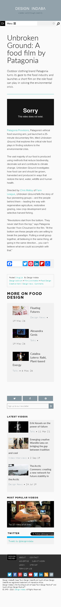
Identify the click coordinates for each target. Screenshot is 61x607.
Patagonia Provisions (18, 130)
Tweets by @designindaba (21, 541)
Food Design (46, 280)
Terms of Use (25, 568)
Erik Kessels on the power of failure (40, 424)
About (22, 557)
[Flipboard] (42, 263)
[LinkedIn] (36, 263)
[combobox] (46, 23)
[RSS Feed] (46, 575)
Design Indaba (20, 589)
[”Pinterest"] (45, 398)
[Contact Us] (51, 575)
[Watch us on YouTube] (31, 575)
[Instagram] (25, 575)
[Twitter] (25, 263)
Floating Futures (35, 310)
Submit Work (38, 561)
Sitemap (33, 565)
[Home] (30, 9)
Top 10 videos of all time (20, 524)
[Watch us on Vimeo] (36, 575)
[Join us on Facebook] (30, 398)
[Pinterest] (30, 263)
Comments (39, 283)
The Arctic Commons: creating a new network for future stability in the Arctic (29, 472)
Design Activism (15, 280)
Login (22, 565)
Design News (28, 283)
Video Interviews (17, 458)
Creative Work (15, 283)
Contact (34, 557)
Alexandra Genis (36, 332)
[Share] (47, 263)
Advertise (24, 561)
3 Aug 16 (19, 277)
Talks (33, 340)
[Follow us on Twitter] (14, 398)
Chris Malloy (26, 190)
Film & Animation (31, 280)
